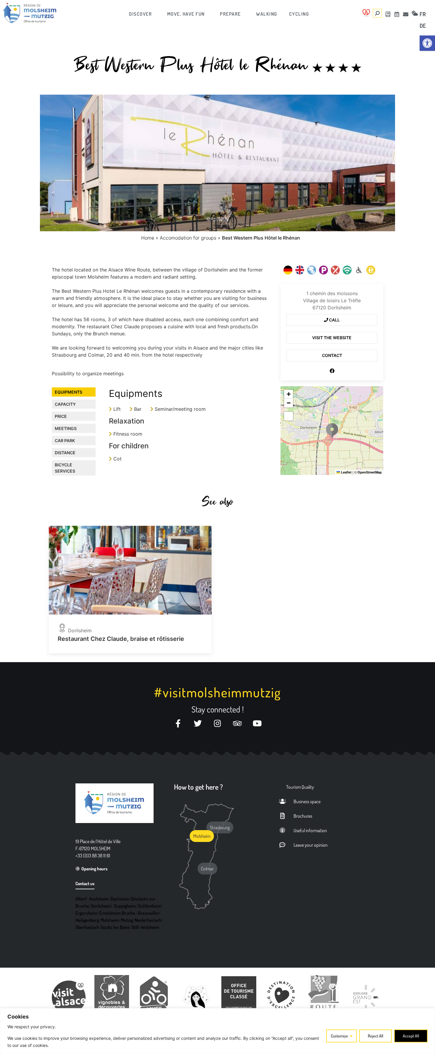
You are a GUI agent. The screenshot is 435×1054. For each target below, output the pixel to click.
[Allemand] (287, 270)
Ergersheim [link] (86, 913)
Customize (339, 1035)
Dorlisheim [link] (101, 906)
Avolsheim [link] (99, 899)
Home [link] (147, 238)
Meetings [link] (66, 428)
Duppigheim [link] (125, 906)
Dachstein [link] (120, 899)
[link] (427, 43)
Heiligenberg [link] (87, 920)
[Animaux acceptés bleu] (311, 270)
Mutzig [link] (127, 920)
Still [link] (135, 927)
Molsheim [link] (110, 920)
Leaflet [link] (346, 472)
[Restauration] (335, 270)
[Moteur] (359, 270)
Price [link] (61, 416)
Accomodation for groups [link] (188, 238)
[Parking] (323, 270)
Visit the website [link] (332, 337)
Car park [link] (65, 440)
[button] (332, 430)
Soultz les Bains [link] (115, 927)
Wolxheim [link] (150, 927)
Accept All (411, 1035)
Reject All (375, 1035)
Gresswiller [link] (149, 913)
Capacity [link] (65, 404)
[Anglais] (299, 270)
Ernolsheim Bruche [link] (117, 913)
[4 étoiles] (337, 67)
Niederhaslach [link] (148, 920)
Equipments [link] (68, 392)
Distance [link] (65, 452)
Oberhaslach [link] (87, 927)
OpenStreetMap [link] (369, 472)
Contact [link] (332, 355)
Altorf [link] (80, 899)
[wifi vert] (347, 270)
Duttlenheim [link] (149, 906)
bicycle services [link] (65, 467)
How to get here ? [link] (198, 786)
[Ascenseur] (370, 270)
